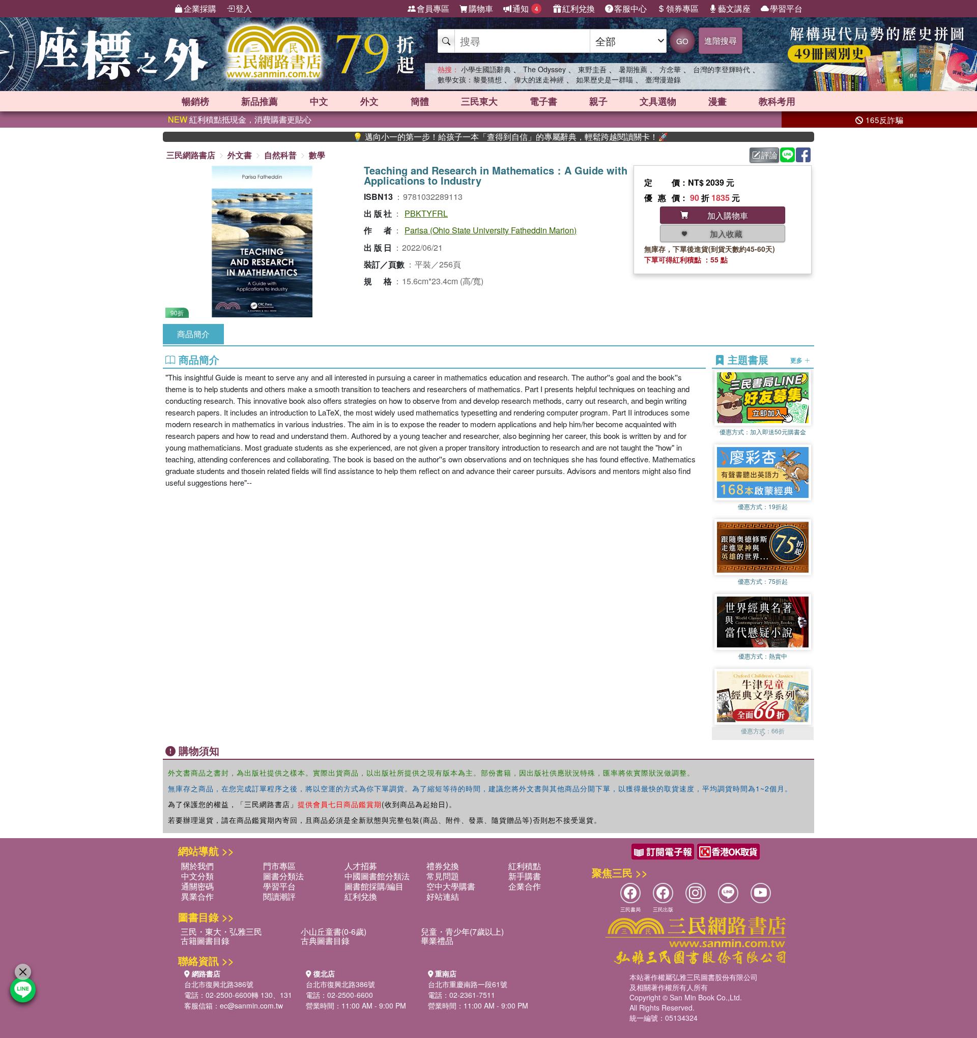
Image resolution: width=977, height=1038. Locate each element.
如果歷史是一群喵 (604, 79)
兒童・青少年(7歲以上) (462, 931)
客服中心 (630, 8)
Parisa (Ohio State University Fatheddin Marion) (491, 230)
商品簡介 (193, 334)
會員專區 (433, 8)
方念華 (670, 69)
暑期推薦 (633, 69)
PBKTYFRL (426, 213)
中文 (319, 101)
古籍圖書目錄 (205, 940)
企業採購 (200, 8)
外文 (369, 101)
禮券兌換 (442, 866)
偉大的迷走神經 (539, 79)
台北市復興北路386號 (218, 984)
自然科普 (280, 155)
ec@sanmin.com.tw (251, 1005)
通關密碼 (197, 886)
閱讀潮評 (279, 896)
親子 (598, 101)
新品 (259, 101)
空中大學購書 (450, 886)
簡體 (420, 101)
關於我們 (197, 866)
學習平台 (786, 8)
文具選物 (658, 101)
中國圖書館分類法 (377, 876)
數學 (317, 155)
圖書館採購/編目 (374, 886)
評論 (769, 155)
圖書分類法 (283, 876)
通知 (525, 8)
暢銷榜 (195, 101)
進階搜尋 (720, 40)
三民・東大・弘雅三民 (221, 931)
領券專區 (682, 8)
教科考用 (777, 101)
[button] (763, 735)
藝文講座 (734, 8)
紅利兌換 (578, 8)
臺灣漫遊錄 (663, 79)
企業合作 (524, 886)
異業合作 (197, 896)
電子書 (543, 101)
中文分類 (197, 876)
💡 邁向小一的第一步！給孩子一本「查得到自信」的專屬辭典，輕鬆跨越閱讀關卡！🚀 (467, 137)
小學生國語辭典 (486, 69)
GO (682, 41)
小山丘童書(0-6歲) (333, 931)
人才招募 (360, 866)
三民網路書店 (190, 155)
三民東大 (479, 101)
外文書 (239, 155)
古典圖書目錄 (325, 940)
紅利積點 (524, 866)
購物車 (481, 8)
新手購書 (524, 876)
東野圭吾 (592, 69)
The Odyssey (544, 69)
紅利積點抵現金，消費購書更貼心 (239, 119)
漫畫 (717, 101)
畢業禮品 (437, 940)
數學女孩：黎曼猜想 (470, 79)
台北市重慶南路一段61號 (467, 984)
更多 (797, 360)
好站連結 (442, 896)
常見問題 (442, 876)
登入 (244, 8)
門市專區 (279, 866)
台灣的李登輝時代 (721, 69)
